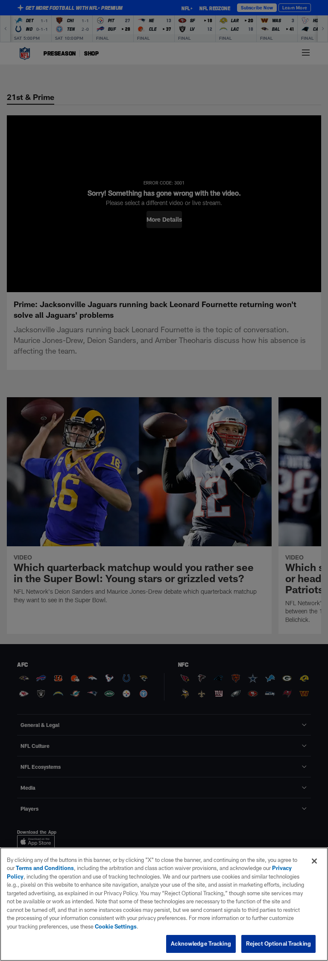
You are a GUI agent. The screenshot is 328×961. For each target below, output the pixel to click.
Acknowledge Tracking (201, 943)
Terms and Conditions (45, 867)
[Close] (314, 861)
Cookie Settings (116, 926)
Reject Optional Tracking (278, 943)
